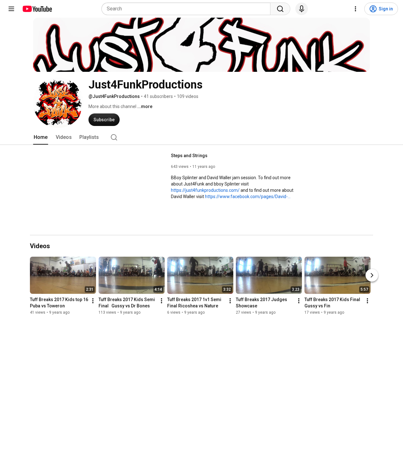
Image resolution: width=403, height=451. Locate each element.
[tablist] (201, 137)
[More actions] (93, 301)
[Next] (372, 275)
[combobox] (188, 9)
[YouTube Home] (37, 9)
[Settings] (355, 9)
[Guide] (11, 9)
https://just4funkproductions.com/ (205, 190)
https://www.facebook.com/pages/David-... (248, 196)
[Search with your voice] (301, 9)
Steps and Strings (189, 155)
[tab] (40, 137)
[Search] (280, 9)
